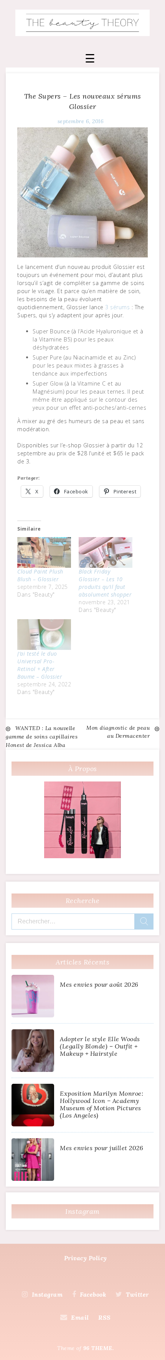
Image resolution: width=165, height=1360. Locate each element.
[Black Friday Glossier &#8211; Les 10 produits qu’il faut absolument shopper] (105, 552)
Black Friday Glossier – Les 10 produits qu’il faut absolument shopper (105, 583)
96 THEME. (98, 1348)
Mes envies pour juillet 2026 (101, 1148)
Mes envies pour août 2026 (99, 984)
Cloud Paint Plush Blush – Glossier (40, 575)
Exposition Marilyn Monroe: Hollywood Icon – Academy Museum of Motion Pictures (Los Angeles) (101, 1104)
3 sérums (117, 307)
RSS (104, 1317)
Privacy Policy (85, 1258)
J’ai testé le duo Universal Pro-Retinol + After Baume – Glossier (40, 665)
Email (80, 1317)
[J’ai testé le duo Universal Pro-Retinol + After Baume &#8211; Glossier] (44, 634)
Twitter (137, 1294)
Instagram (47, 1294)
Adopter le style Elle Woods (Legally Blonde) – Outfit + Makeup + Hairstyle (100, 1046)
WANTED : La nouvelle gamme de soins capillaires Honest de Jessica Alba (42, 736)
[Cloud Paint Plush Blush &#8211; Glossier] (44, 552)
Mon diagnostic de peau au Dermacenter (118, 731)
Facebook (93, 1294)
